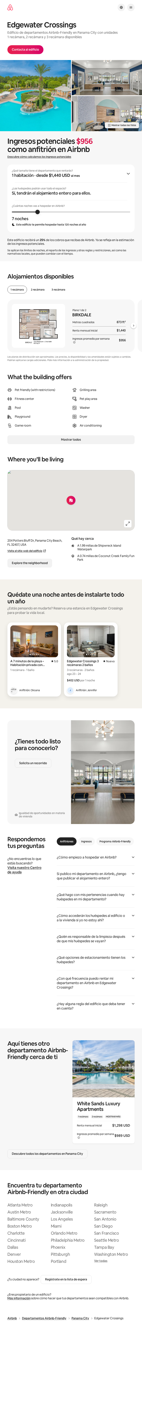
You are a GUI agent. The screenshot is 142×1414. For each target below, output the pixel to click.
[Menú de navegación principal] (131, 7)
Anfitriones (66, 841)
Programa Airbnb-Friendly (115, 841)
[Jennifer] (70, 690)
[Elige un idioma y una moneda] (121, 7)
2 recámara (38, 289)
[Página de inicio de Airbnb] (10, 7)
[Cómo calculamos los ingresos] (74, 342)
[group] (71, 198)
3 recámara (58, 289)
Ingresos (86, 841)
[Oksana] (14, 690)
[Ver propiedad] (103, 1091)
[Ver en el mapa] (71, 500)
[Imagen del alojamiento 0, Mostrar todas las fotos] (35, 95)
